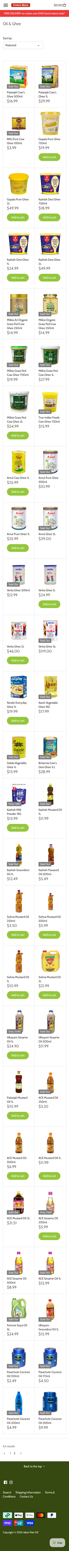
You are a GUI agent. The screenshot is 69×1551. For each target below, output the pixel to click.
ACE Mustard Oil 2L (18, 1218)
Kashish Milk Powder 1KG (14, 812)
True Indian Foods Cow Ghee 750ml (49, 419)
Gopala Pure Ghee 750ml (49, 141)
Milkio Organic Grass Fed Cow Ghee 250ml (47, 324)
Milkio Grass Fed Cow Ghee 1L (48, 373)
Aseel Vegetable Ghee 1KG (48, 705)
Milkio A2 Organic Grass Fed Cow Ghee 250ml (17, 324)
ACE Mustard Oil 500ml (16, 1160)
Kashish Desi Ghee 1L (18, 261)
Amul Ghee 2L (47, 534)
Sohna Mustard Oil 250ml (18, 919)
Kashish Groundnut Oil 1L (18, 872)
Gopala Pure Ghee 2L (18, 201)
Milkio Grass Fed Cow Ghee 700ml (18, 373)
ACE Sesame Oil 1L (50, 1278)
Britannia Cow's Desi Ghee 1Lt (48, 765)
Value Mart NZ (30, 1532)
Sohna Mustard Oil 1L (18, 979)
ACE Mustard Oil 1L (50, 1158)
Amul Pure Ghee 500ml (48, 480)
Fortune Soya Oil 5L (17, 1327)
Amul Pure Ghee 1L (18, 534)
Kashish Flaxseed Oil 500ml (49, 872)
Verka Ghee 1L (47, 590)
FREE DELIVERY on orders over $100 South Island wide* (34, 13)
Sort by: (7, 38)
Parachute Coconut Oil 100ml (18, 1374)
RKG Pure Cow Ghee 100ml (15, 141)
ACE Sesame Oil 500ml (16, 1280)
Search (7, 1492)
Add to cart (49, 157)
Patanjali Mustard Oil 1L (17, 1099)
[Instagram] (11, 1482)
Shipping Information (28, 1492)
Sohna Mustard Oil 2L (50, 979)
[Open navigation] (6, 5)
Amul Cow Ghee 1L (18, 478)
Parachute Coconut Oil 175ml (50, 1374)
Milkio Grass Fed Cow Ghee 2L (16, 419)
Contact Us (26, 1496)
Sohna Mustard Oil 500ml (50, 919)
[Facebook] (5, 1482)
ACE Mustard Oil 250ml (48, 1099)
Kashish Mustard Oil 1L (50, 812)
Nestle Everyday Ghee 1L (17, 705)
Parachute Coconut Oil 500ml (50, 1421)
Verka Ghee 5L (47, 646)
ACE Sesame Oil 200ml (48, 1220)
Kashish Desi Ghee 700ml (49, 201)
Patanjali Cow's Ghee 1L (47, 94)
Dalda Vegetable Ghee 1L (17, 765)
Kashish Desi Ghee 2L (49, 261)
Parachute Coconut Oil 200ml (18, 1421)
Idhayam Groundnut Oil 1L (49, 1327)
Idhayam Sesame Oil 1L (17, 1039)
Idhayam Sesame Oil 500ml (49, 1039)
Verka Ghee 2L (15, 646)
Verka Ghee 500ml (18, 590)
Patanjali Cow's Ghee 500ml (16, 94)
